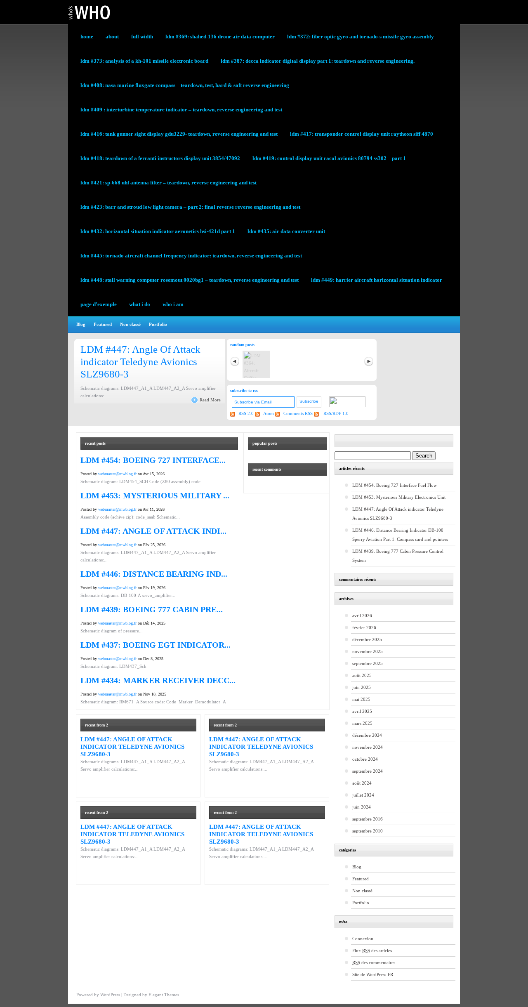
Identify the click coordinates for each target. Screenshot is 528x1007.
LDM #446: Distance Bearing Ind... (153, 573)
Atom (269, 413)
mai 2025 (361, 699)
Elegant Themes (163, 994)
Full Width (142, 36)
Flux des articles (372, 950)
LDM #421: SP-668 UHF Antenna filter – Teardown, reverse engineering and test (168, 182)
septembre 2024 (367, 771)
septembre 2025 (367, 663)
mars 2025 (362, 723)
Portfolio (158, 324)
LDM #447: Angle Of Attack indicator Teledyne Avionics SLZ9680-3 (140, 362)
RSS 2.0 (246, 413)
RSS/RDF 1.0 (335, 413)
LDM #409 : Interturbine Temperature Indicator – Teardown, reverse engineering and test (181, 109)
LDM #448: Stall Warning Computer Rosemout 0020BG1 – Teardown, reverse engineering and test (189, 280)
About (112, 36)
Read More (210, 399)
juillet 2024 (363, 794)
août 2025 (362, 675)
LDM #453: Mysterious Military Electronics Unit (399, 497)
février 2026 (364, 627)
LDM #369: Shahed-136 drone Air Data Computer (220, 36)
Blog (80, 324)
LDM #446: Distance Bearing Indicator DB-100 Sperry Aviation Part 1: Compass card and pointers (400, 535)
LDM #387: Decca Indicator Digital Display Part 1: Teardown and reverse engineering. (318, 61)
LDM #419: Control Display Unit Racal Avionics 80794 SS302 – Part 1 (329, 158)
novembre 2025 (367, 651)
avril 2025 (362, 711)
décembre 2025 (367, 639)
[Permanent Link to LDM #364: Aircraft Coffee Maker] (256, 364)
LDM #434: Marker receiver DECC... (158, 680)
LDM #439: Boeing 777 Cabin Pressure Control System (397, 556)
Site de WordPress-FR (372, 974)
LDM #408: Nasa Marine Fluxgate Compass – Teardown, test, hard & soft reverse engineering (184, 85)
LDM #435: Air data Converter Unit (286, 231)
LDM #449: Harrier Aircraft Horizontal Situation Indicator (376, 280)
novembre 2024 (367, 747)
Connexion (362, 938)
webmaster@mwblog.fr (117, 474)
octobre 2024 (365, 759)
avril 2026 (362, 615)
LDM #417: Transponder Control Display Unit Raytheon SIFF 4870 (361, 134)
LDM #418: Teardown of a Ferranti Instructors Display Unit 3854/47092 (160, 158)
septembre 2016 (367, 818)
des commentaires (373, 962)
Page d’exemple (98, 304)
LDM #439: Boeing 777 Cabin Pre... (151, 609)
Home (86, 36)
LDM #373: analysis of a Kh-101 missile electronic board (144, 61)
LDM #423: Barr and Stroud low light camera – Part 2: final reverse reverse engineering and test (190, 207)
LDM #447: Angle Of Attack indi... (153, 530)
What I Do (139, 304)
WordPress (110, 994)
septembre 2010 (367, 830)
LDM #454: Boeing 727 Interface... (153, 460)
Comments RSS (298, 413)
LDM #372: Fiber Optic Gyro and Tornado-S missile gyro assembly (360, 36)
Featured (103, 324)
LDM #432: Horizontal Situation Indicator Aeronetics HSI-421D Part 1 (157, 231)
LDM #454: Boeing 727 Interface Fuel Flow (394, 485)
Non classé (130, 324)
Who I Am (173, 304)
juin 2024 (361, 806)
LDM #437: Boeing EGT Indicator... (155, 644)
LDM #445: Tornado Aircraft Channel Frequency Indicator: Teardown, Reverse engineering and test (191, 255)
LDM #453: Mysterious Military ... (154, 495)
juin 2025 (361, 687)
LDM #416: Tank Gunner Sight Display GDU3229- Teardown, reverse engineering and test (179, 134)
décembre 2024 (367, 735)
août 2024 (362, 783)
